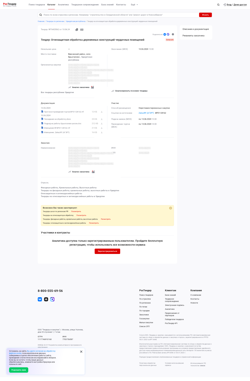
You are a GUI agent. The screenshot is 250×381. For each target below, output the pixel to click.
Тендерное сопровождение (85, 4)
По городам (144, 311)
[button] (218, 4)
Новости (194, 303)
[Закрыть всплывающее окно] (81, 351)
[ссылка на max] (52, 299)
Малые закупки (146, 322)
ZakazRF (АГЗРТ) (146, 113)
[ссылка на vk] (40, 299)
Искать (205, 15)
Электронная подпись (174, 305)
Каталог (51, 4)
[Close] (170, 208)
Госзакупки (144, 319)
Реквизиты (193, 35)
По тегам (143, 307)
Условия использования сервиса (174, 364)
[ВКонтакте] (164, 34)
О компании (195, 295)
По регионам (145, 303)
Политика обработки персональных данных (148, 364)
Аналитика (63, 4)
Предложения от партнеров (172, 314)
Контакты (121, 4)
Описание (196, 29)
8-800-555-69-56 (50, 291)
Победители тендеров (174, 319)
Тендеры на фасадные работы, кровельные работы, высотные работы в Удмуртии (80, 190)
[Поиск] (40, 14)
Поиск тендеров (37, 4)
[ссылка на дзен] (46, 299)
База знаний (107, 4)
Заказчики (144, 315)
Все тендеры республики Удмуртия (57, 92)
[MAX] (168, 34)
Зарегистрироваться (107, 251)
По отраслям (145, 299)
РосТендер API (171, 323)
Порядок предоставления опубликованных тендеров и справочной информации (170, 357)
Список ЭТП (144, 326)
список (202, 366)
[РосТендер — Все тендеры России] (9, 4)
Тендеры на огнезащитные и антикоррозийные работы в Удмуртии (73, 196)
